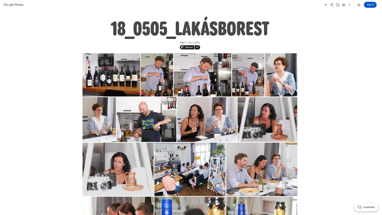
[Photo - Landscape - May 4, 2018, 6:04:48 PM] (146, 119)
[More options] (350, 5)
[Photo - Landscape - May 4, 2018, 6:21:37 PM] (261, 169)
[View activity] (338, 5)
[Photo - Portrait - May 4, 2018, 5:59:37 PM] (157, 74)
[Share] (332, 5)
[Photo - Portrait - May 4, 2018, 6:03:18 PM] (281, 74)
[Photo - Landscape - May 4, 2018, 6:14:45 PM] (267, 119)
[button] (359, 5)
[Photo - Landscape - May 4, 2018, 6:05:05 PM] (207, 119)
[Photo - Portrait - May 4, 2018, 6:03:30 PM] (99, 119)
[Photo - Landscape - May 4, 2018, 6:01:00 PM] (202, 74)
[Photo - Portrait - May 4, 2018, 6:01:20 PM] (248, 74)
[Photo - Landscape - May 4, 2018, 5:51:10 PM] (111, 74)
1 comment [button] (368, 207)
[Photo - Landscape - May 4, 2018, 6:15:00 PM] (118, 169)
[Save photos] (344, 5)
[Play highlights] (325, 4)
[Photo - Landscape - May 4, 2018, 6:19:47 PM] (189, 169)
